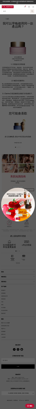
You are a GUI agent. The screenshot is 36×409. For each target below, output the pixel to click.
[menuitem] (25, 7)
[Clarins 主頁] (8, 6)
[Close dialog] (29, 190)
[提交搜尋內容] (32, 11)
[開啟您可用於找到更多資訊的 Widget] (29, 406)
